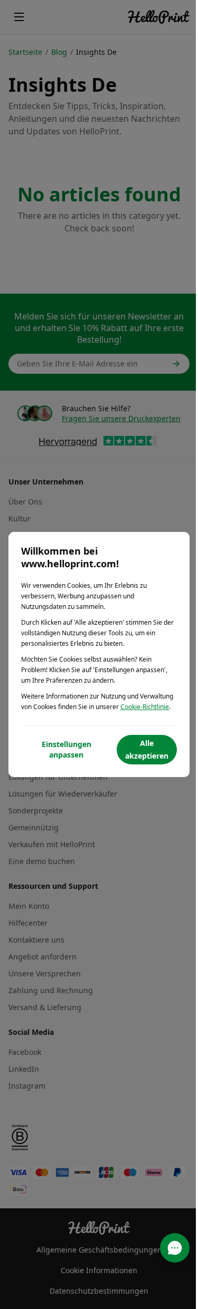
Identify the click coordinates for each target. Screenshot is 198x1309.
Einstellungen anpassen (66, 749)
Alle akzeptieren (146, 749)
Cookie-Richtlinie (144, 706)
